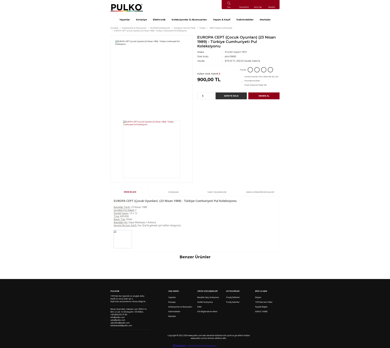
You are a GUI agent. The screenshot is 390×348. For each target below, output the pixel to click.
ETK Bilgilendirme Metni (207, 311)
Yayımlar (172, 297)
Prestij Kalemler (233, 302)
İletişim (258, 297)
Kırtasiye (172, 302)
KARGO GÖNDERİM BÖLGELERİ (260, 192)
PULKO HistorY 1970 (236, 52)
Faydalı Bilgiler (261, 307)
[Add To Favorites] (260, 80)
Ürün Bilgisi (130, 192)
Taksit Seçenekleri (216, 192)
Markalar (172, 316)
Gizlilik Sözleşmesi (205, 302)
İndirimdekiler (174, 311)
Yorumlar (173, 192)
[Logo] (126, 7)
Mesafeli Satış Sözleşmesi (208, 297)
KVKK (199, 307)
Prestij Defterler (233, 297)
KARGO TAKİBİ (261, 311)
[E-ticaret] (195, 345)
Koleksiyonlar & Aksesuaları (180, 307)
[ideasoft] (179, 345)
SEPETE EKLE (231, 96)
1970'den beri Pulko (263, 302)
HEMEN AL (264, 96)
